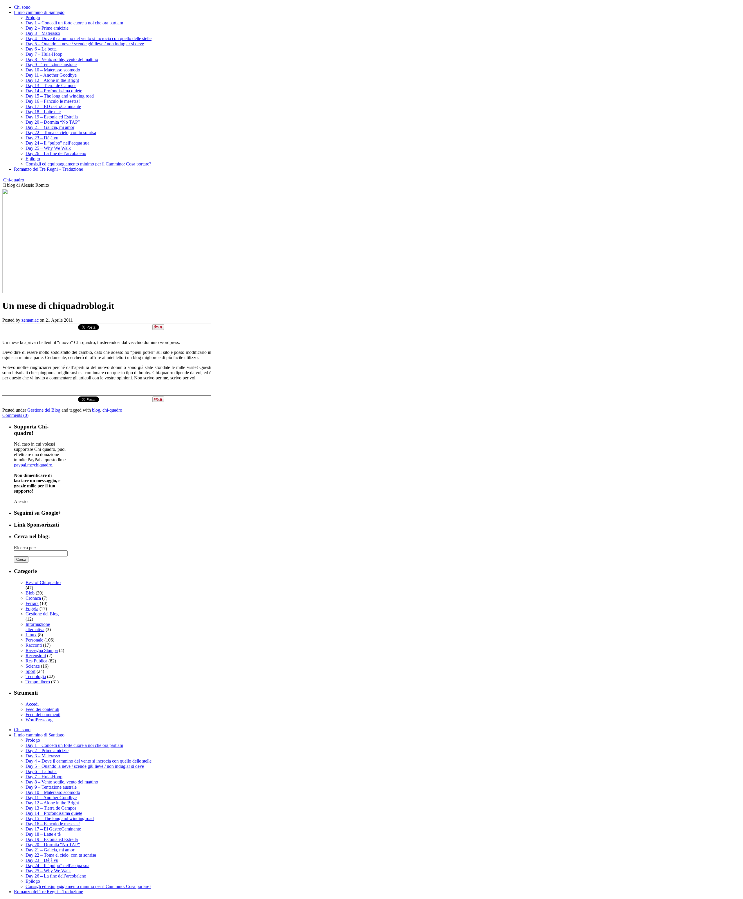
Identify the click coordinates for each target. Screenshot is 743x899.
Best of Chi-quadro (43, 582)
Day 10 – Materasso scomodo (53, 69)
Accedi (32, 704)
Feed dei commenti (43, 714)
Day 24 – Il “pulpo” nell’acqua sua (57, 142)
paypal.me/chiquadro (33, 464)
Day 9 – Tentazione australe (51, 64)
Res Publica (36, 660)
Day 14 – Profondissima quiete (54, 90)
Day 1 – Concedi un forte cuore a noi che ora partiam (74, 22)
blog (96, 410)
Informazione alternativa (38, 627)
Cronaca (33, 598)
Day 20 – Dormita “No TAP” (53, 122)
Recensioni (36, 655)
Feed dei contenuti (42, 709)
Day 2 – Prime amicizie (47, 28)
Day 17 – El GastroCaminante (53, 106)
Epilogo (33, 158)
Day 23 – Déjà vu (42, 137)
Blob (30, 592)
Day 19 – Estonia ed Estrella (52, 116)
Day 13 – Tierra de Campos (51, 85)
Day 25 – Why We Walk (48, 148)
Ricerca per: (25, 547)
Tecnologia (36, 676)
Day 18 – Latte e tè (43, 111)
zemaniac (30, 320)
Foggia (32, 608)
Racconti (34, 645)
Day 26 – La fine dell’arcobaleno (56, 153)
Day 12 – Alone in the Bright (52, 80)
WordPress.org (39, 719)
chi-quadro (112, 410)
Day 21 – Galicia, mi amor (50, 127)
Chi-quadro (13, 179)
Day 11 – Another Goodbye (51, 75)
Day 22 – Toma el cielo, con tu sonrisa (61, 132)
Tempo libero (38, 681)
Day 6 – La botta (41, 48)
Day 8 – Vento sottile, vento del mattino (62, 59)
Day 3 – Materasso (43, 33)
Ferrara (32, 603)
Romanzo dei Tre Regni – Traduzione (48, 169)
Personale (34, 639)
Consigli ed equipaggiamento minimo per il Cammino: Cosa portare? (88, 163)
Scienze (33, 666)
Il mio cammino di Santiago (39, 12)
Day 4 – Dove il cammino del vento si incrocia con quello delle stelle (89, 38)
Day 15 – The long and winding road (60, 95)
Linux (31, 634)
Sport (30, 671)
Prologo (33, 17)
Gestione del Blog (43, 410)
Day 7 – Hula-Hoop (44, 54)
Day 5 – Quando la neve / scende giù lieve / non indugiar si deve (85, 43)
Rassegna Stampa (42, 650)
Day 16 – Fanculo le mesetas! (53, 101)
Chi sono (22, 7)
